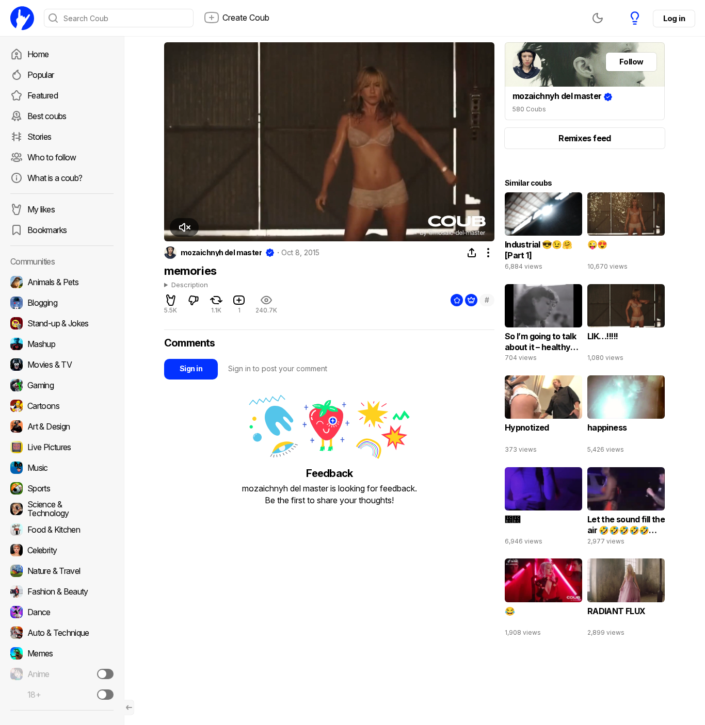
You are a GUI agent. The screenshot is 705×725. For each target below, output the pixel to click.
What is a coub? (54, 178)
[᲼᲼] (543, 508)
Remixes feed (584, 138)
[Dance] (62, 612)
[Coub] (22, 18)
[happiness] (626, 416)
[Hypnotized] (543, 416)
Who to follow (51, 157)
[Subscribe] (105, 674)
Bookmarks (47, 230)
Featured (42, 95)
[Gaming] (62, 385)
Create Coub (245, 17)
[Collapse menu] (129, 707)
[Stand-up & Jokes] (62, 323)
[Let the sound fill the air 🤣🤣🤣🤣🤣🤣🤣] (626, 508)
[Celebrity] (62, 550)
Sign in (191, 368)
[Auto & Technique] (62, 632)
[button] (184, 227)
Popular (40, 75)
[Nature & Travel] (62, 571)
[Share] (472, 252)
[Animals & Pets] (62, 282)
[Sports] (62, 488)
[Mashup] (62, 344)
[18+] (105, 694)
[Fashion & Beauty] (62, 591)
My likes (41, 209)
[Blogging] (62, 302)
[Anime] (62, 674)
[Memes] (62, 653)
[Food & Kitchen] (62, 529)
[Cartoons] (62, 406)
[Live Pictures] (62, 447)
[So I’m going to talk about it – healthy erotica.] (543, 325)
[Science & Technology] (62, 509)
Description (189, 285)
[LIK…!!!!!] (626, 325)
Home (38, 54)
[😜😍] (626, 233)
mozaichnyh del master (221, 252)
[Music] (62, 467)
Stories (39, 136)
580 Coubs (529, 109)
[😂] (543, 599)
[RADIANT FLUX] (626, 599)
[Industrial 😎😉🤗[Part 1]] (543, 233)
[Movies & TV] (62, 364)
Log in (674, 18)
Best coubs (47, 116)
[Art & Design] (62, 426)
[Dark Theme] (597, 18)
